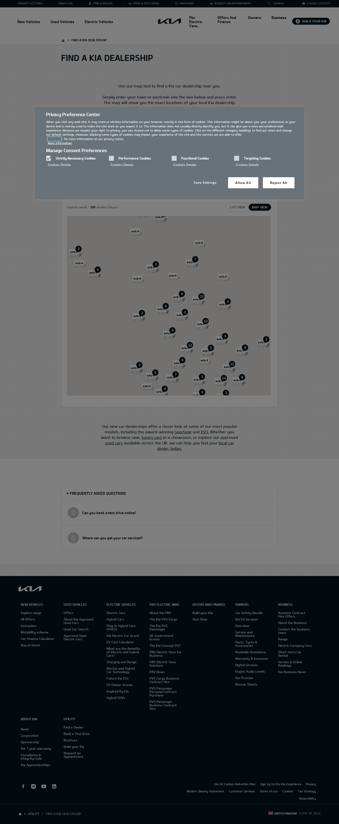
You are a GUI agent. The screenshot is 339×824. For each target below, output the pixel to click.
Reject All (278, 183)
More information (60, 143)
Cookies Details (59, 165)
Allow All (243, 183)
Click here (54, 139)
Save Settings (205, 182)
